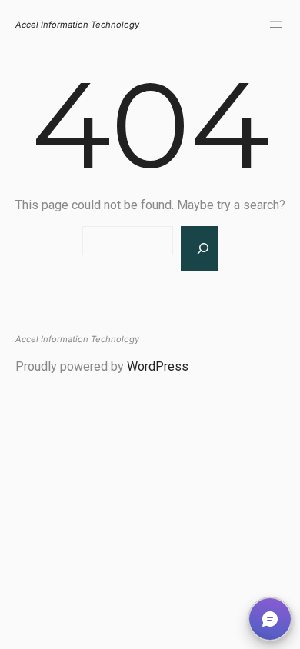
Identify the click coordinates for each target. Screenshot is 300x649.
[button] (270, 619)
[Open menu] (276, 24)
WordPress (157, 366)
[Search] (199, 248)
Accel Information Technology (77, 24)
